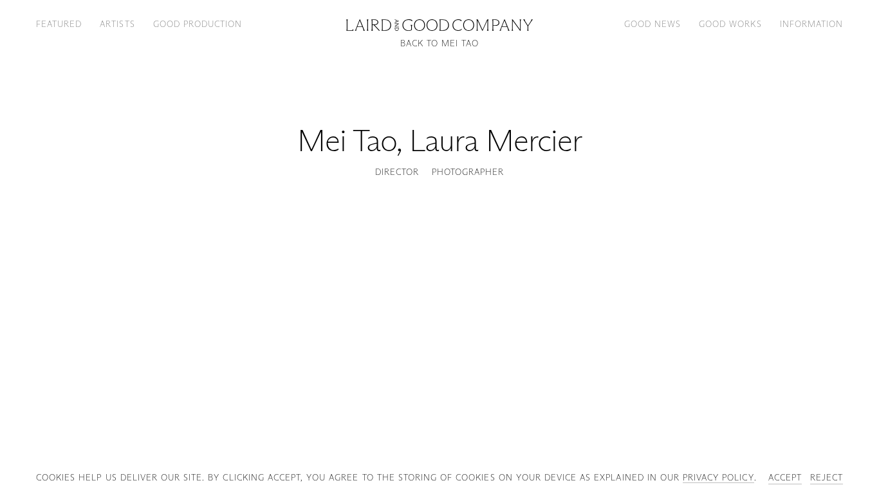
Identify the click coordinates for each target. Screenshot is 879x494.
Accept (785, 477)
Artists (117, 24)
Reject (826, 477)
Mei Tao (346, 141)
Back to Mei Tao (439, 43)
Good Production (198, 24)
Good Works (730, 24)
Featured (59, 24)
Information (811, 24)
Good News (652, 24)
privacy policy (718, 477)
